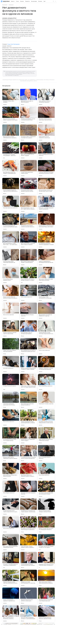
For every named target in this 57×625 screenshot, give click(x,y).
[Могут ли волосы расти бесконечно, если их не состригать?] (10, 613)
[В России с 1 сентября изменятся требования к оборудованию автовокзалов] (10, 560)
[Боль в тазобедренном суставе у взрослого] (46, 150)
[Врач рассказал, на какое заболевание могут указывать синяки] (10, 133)
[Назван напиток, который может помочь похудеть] (28, 435)
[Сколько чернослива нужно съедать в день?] (28, 168)
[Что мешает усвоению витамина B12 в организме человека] (46, 489)
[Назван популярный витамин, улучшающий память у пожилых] (28, 417)
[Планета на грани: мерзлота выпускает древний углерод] (46, 613)
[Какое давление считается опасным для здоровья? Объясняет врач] (46, 97)
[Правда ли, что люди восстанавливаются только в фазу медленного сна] (28, 578)
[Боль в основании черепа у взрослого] (46, 453)
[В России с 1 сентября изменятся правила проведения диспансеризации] (46, 204)
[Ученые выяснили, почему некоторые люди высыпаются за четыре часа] (46, 328)
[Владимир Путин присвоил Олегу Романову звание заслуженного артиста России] (46, 560)
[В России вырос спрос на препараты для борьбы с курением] (28, 328)
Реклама (9, 624)
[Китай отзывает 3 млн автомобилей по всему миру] (46, 293)
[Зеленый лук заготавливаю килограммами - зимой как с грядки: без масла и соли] (10, 150)
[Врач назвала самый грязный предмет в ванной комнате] (28, 257)
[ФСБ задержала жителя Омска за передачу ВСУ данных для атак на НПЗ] (28, 346)
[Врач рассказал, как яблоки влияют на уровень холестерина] (10, 115)
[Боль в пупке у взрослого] (28, 293)
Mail (1, 624)
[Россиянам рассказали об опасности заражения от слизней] (46, 239)
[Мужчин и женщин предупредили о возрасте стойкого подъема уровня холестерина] (28, 364)
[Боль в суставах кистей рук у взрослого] (28, 311)
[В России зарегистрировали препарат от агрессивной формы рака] (28, 613)
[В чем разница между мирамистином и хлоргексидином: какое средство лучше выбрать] (10, 275)
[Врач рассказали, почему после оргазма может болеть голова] (46, 186)
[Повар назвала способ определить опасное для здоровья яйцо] (46, 133)
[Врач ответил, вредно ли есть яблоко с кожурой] (28, 150)
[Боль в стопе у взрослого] (46, 346)
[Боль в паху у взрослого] (46, 471)
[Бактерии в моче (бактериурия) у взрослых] (28, 489)
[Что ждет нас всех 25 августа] (10, 382)
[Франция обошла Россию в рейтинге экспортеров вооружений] (28, 596)
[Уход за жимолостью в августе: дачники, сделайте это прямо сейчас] (28, 275)
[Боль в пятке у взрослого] (10, 417)
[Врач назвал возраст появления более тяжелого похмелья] (28, 239)
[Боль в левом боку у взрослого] (46, 382)
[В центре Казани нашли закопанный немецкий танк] (10, 257)
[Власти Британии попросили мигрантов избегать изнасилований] (28, 400)
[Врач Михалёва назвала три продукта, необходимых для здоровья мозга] (10, 168)
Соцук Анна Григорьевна (13, 44)
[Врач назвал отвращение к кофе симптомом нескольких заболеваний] (46, 275)
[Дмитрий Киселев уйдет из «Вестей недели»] (28, 97)
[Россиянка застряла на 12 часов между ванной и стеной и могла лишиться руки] (46, 417)
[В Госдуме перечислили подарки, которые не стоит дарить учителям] (46, 542)
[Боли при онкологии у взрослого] (10, 204)
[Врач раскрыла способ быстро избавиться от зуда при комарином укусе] (46, 311)
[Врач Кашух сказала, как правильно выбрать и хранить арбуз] (28, 471)
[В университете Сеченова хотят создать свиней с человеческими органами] (28, 507)
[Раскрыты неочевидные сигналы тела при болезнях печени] (28, 115)
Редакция (21, 624)
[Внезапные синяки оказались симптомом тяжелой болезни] (46, 115)
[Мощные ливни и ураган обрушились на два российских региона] (10, 453)
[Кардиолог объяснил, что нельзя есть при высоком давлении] (46, 364)
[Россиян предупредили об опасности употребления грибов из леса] (10, 222)
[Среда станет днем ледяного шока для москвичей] (10, 346)
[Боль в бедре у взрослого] (10, 489)
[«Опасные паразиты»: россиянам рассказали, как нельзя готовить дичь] (46, 168)
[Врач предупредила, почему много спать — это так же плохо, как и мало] (10, 239)
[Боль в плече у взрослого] (10, 524)
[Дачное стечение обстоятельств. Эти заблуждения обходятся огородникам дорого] (46, 524)
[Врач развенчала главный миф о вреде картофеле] (10, 471)
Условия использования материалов (30, 624)
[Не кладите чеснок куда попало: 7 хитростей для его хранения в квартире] (28, 524)
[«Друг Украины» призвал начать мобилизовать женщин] (46, 435)
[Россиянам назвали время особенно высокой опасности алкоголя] (28, 222)
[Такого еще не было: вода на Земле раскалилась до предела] (46, 578)
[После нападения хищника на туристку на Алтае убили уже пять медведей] (10, 186)
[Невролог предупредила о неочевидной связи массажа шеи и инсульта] (46, 257)
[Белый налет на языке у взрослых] (46, 400)
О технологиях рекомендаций (48, 624)
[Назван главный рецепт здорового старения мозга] (10, 596)
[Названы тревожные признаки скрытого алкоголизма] (10, 328)
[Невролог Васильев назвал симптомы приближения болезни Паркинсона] (10, 578)
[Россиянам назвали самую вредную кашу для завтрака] (28, 186)
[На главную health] (6, 1)
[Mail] (1, 1)
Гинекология (11, 4)
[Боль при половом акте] (10, 364)
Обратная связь (39, 624)
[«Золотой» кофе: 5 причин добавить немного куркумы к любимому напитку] (28, 542)
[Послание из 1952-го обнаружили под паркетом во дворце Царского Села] (28, 133)
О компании (5, 624)
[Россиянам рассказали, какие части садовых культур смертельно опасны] (10, 435)
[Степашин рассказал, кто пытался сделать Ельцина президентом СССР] (28, 453)
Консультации (4, 4)
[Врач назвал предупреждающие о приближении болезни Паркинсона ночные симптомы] (10, 542)
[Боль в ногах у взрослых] (10, 311)
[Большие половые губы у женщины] (10, 97)
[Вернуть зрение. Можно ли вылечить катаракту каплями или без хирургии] (10, 293)
